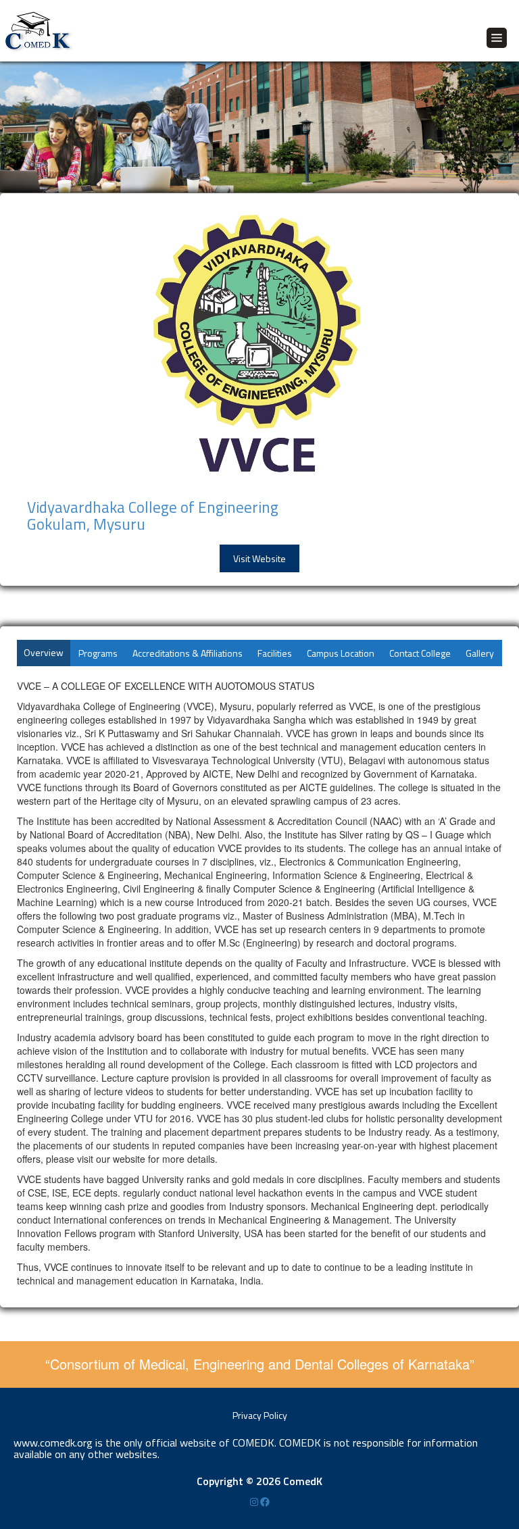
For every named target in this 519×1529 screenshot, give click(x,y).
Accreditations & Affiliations (187, 653)
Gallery (480, 653)
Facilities (274, 653)
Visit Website (259, 558)
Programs (98, 653)
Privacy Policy (259, 1415)
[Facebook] (265, 1502)
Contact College (420, 653)
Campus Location (340, 653)
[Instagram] (255, 1502)
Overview (44, 652)
